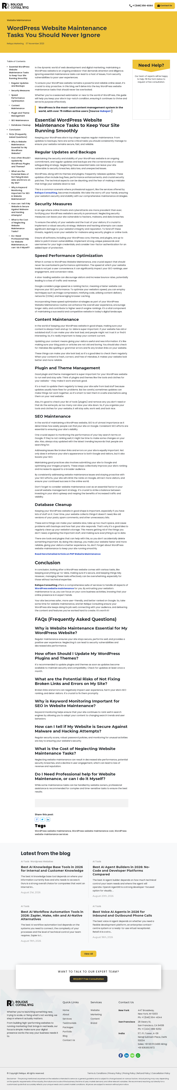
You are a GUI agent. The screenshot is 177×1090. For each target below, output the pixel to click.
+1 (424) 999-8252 (151, 1029)
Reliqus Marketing (15, 43)
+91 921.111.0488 (152, 1044)
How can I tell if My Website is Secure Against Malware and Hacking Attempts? (20, 209)
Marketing (96, 1014)
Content (95, 1018)
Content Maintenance (17, 107)
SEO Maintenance (20, 120)
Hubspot (105, 111)
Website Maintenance (19, 20)
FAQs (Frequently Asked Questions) (18, 135)
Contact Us (166, 5)
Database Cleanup (21, 125)
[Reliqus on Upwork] (132, 1055)
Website (95, 1010)
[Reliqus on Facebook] (121, 1055)
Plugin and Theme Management (20, 114)
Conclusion (14, 129)
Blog (65, 1035)
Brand (94, 1023)
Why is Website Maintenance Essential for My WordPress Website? (19, 147)
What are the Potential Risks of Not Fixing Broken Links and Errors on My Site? (20, 177)
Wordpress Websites (41, 861)
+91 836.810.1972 (146, 1047)
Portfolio (67, 1031)
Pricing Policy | (129, 1073)
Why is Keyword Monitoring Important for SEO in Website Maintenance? (20, 193)
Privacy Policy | (115, 1073)
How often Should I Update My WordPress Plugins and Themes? (20, 162)
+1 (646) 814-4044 (152, 1017)
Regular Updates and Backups (19, 84)
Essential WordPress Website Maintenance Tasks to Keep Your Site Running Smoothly (19, 72)
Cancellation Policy (161, 1073)
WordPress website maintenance (53, 831)
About (66, 1014)
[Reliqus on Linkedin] (126, 1055)
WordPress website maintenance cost (93, 831)
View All (88, 953)
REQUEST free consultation (88, 979)
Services (67, 1018)
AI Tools (25, 861)
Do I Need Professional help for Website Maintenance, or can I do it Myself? (20, 242)
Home (66, 1010)
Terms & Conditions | (97, 1073)
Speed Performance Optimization (18, 98)
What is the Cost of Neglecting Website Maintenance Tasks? (19, 225)
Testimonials (69, 1023)
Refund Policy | (144, 1073)
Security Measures (20, 90)
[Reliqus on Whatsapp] (138, 1055)
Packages (68, 1027)
